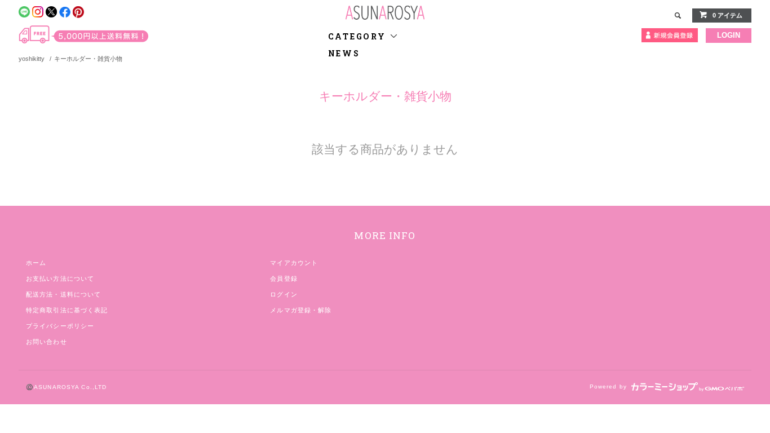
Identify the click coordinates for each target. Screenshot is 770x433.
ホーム (36, 262)
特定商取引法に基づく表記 (67, 310)
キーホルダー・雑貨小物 (88, 58)
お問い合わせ (46, 341)
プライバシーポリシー (60, 325)
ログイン (283, 294)
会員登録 (283, 278)
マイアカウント (294, 262)
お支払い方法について (60, 278)
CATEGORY (359, 36)
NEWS (344, 53)
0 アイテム (727, 15)
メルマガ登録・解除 (300, 310)
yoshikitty (32, 58)
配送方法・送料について (63, 294)
